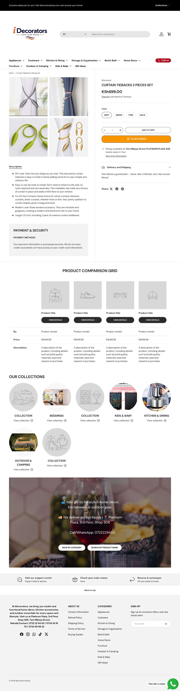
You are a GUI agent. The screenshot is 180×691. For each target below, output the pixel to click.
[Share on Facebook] (117, 189)
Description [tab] (15, 166)
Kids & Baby (61, 66)
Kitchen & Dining (55, 60)
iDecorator (106, 80)
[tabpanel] (48, 194)
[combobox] (104, 34)
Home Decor (131, 60)
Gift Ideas (80, 66)
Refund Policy (75, 617)
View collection (21, 420)
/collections (161, 5)
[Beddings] (56, 397)
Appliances (15, 60)
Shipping (106, 96)
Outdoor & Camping (37, 66)
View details (55, 320)
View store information (116, 156)
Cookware (33, 60)
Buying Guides (75, 634)
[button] (169, 34)
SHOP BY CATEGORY (71, 547)
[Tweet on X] (111, 189)
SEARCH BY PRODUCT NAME (104, 547)
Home (11, 73)
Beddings (57, 415)
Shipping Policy (76, 623)
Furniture (14, 66)
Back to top (90, 590)
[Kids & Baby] (123, 397)
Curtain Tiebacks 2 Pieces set (28, 73)
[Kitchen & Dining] (156, 397)
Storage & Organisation (85, 60)
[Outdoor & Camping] (23, 442)
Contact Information (78, 611)
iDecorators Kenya (22, 681)
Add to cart (148, 130)
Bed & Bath (111, 60)
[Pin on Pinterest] (122, 189)
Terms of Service (76, 628)
